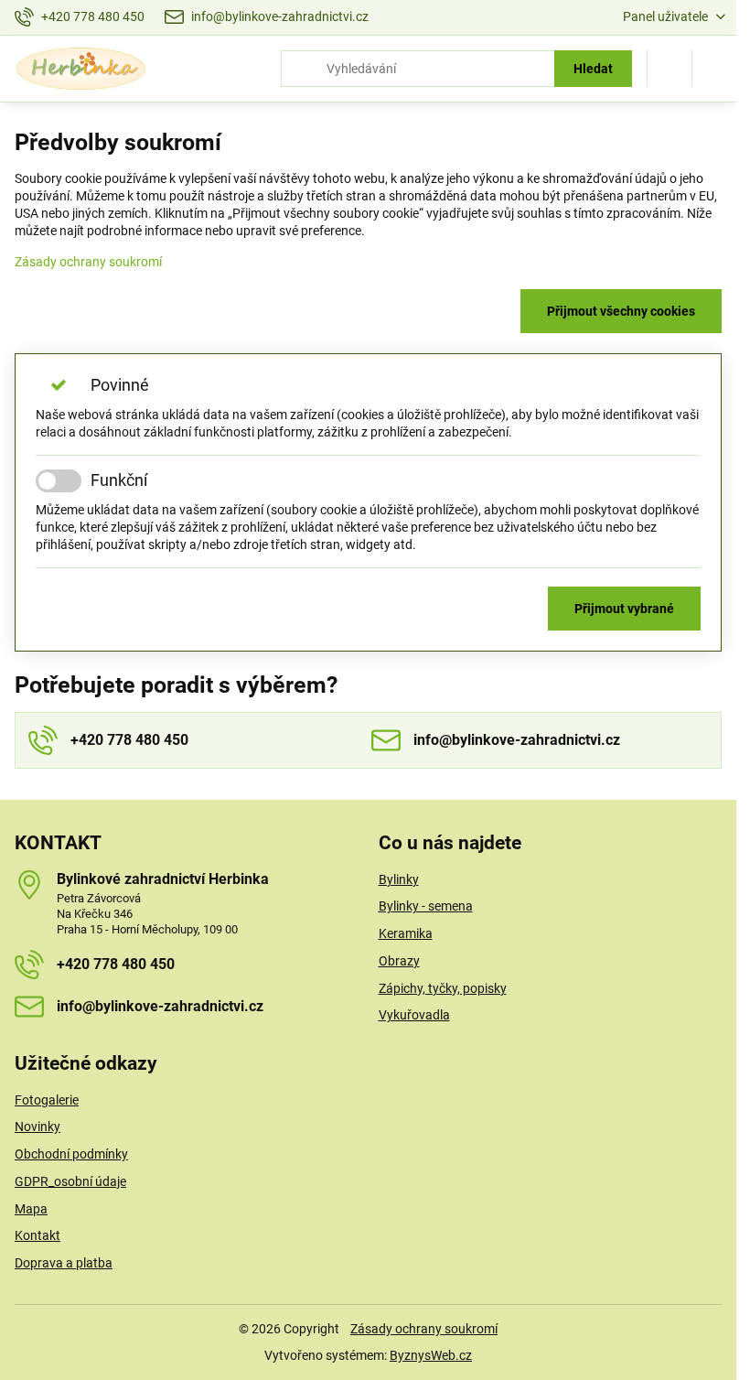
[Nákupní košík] (669, 68)
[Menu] (714, 68)
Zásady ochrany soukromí (88, 261)
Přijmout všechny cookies (621, 311)
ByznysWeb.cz (431, 1355)
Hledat (593, 68)
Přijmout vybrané (624, 608)
